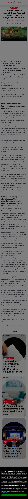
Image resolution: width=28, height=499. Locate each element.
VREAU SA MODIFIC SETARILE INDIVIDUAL (14, 497)
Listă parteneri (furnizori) (4, 492)
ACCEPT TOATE (14, 495)
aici (1, 481)
